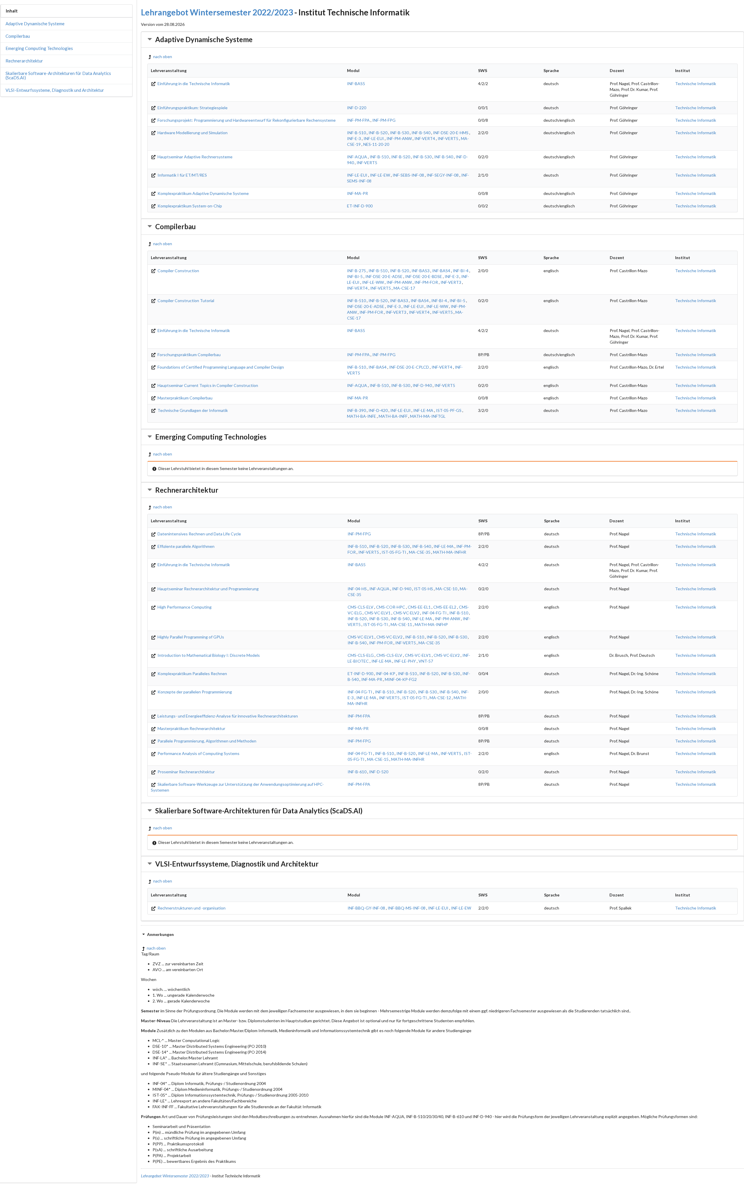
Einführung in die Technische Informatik (193, 83)
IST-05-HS (423, 588)
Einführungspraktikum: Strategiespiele (192, 107)
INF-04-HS (357, 588)
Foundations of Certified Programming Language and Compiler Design (220, 367)
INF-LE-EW (380, 175)
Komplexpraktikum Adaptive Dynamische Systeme (203, 193)
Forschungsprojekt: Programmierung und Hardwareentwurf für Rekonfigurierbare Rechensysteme (246, 120)
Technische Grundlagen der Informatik (192, 410)
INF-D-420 (378, 410)
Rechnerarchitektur (24, 60)
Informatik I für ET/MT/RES (182, 175)
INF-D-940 (422, 385)
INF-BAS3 (421, 270)
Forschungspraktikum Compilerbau (189, 354)
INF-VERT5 (448, 138)
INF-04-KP (385, 673)
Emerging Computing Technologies (39, 48)
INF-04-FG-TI (434, 612)
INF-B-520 (378, 132)
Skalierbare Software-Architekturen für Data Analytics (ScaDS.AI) (58, 75)
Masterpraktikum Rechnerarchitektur (191, 728)
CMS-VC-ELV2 (406, 612)
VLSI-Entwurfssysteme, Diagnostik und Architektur (55, 90)
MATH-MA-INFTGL (428, 416)
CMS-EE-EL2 (444, 607)
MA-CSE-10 (446, 588)
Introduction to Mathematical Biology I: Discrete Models (208, 655)
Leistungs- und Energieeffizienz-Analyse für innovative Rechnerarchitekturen (227, 715)
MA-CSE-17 (404, 288)
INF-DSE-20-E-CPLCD (409, 367)
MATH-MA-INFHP (431, 624)
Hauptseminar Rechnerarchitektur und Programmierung (208, 588)
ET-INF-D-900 (360, 205)
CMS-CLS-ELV (360, 607)
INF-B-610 (357, 771)
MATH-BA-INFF (393, 416)
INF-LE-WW (373, 282)
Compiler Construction (178, 270)
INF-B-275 (356, 270)
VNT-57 (426, 661)
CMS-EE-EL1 (419, 607)
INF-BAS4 (441, 270)
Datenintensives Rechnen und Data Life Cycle (199, 533)
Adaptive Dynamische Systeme (35, 23)
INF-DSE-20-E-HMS (450, 132)
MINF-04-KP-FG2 (401, 679)
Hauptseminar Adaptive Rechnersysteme (195, 156)
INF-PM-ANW (399, 138)
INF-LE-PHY (405, 661)
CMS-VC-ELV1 (377, 612)
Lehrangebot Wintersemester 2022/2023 (217, 12)
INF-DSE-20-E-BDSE (423, 276)
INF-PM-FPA (358, 120)
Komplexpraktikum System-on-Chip (189, 205)
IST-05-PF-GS (449, 410)
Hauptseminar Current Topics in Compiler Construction (207, 385)
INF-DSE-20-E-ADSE (384, 276)
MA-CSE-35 (419, 552)
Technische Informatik (695, 83)
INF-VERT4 (424, 138)
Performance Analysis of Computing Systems (198, 753)
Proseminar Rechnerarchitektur (186, 771)
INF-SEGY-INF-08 (443, 175)
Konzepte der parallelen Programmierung (194, 691)
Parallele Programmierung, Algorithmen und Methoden (206, 740)
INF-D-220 (356, 107)
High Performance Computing (184, 607)
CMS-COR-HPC (390, 607)
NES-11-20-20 (376, 144)
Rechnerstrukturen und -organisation (191, 907)
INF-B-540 (421, 132)
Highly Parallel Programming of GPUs (190, 636)
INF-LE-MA (423, 410)
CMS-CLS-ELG (361, 655)
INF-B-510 (356, 132)
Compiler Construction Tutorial (185, 300)
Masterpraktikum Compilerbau (184, 397)
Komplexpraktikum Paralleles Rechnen (192, 673)
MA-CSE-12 (440, 697)
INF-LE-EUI (374, 138)
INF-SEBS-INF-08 (408, 175)
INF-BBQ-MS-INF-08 (406, 907)
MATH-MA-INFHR (449, 552)
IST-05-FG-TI (394, 552)
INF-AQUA (357, 156)
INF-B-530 (399, 132)
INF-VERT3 (451, 282)
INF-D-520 (378, 771)
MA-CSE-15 (378, 759)
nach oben (162, 56)
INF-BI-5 (355, 276)
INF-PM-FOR (426, 282)
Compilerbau (18, 36)
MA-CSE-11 (401, 624)
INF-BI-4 (460, 270)
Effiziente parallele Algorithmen (185, 546)
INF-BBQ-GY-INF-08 (366, 907)
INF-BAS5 (356, 83)
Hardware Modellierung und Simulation (192, 132)
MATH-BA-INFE (361, 416)
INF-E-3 (354, 138)
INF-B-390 (356, 410)
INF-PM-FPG (384, 120)
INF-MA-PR (357, 193)
